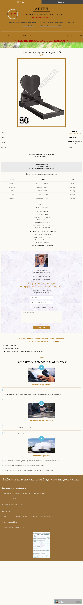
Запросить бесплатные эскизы (43, 307)
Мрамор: (6, 511)
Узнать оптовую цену (74, 133)
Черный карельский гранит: (14, 488)
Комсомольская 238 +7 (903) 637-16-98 (22, 22)
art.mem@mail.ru (28, 26)
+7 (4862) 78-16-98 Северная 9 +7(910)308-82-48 (57, 22)
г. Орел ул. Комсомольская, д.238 (50, 26)
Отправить (41, 328)
